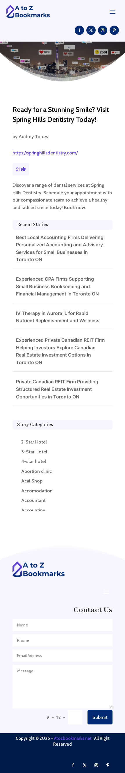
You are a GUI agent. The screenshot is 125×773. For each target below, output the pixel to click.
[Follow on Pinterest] (114, 30)
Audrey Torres (33, 136)
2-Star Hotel (34, 442)
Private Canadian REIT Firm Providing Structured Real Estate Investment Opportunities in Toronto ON (57, 389)
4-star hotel (33, 461)
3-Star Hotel (34, 452)
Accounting (33, 510)
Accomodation (37, 491)
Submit (100, 717)
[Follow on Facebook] (79, 30)
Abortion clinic (36, 471)
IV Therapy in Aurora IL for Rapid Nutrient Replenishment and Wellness (57, 317)
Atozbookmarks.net (73, 738)
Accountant (33, 500)
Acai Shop (31, 481)
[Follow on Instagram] (102, 30)
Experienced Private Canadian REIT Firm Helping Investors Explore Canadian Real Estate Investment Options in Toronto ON (60, 351)
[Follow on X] (91, 30)
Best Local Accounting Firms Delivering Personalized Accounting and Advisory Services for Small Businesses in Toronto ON (59, 248)
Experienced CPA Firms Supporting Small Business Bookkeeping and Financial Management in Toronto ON (57, 286)
